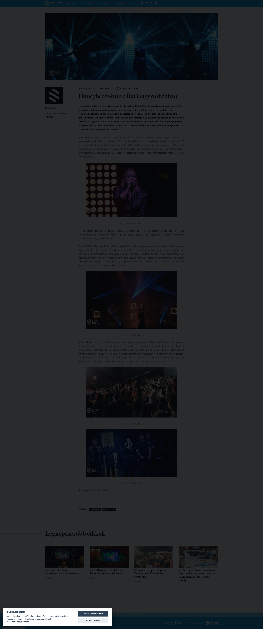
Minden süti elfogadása (93, 613)
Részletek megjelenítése (18, 622)
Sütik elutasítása (93, 620)
